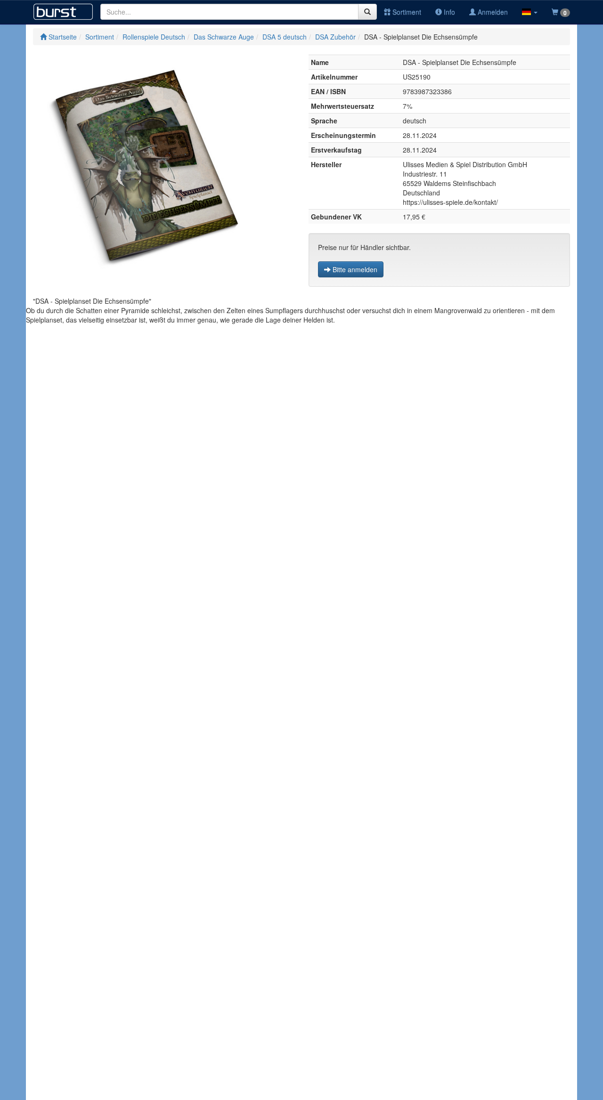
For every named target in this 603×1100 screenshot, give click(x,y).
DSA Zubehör (335, 36)
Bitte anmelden (354, 269)
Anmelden (492, 11)
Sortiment (406, 11)
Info (448, 11)
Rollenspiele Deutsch (153, 36)
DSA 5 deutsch (284, 36)
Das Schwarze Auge (224, 36)
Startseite (62, 36)
